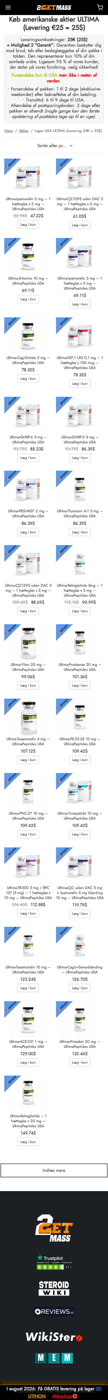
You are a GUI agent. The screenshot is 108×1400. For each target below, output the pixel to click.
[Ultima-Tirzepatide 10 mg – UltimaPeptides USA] (80, 792)
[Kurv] (100, 8)
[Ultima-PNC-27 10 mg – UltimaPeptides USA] (28, 792)
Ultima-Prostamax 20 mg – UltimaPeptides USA (80, 667)
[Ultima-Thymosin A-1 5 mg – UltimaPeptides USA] (80, 489)
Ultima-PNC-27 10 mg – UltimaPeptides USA (28, 816)
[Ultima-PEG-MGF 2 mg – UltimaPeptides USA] (28, 489)
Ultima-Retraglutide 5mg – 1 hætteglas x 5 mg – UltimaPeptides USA (79, 590)
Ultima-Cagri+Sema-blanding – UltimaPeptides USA (79, 969)
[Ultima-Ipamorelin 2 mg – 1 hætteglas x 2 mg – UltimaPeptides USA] (28, 177)
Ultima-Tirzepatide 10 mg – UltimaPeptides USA (80, 816)
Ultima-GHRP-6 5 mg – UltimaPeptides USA (28, 439)
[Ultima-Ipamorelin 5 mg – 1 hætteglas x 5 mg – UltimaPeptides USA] (80, 257)
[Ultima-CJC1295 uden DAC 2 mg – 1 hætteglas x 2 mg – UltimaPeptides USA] (80, 177)
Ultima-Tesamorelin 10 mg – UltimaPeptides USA (28, 969)
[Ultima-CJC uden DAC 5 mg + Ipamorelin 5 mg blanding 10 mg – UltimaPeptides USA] (80, 866)
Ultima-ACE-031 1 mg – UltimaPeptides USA (28, 1044)
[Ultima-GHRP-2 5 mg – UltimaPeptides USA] (80, 415)
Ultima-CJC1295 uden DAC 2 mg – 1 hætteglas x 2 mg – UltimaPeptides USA (80, 204)
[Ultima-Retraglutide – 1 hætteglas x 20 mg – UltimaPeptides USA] (28, 1094)
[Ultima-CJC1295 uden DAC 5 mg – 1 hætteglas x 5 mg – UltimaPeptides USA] (28, 564)
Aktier (24, 131)
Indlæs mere (54, 1170)
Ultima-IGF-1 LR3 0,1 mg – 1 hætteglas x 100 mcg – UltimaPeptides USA (80, 362)
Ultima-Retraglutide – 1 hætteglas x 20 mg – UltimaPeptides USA (28, 1121)
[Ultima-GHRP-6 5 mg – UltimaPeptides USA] (28, 415)
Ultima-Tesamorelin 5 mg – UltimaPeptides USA (28, 741)
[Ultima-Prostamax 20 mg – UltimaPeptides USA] (80, 643)
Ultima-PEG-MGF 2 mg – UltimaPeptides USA (28, 513)
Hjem (8, 131)
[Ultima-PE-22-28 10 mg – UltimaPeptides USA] (80, 717)
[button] (28, 224)
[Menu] (8, 7)
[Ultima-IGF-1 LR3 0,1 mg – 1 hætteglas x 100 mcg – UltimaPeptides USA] (80, 336)
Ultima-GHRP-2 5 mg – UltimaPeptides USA (79, 439)
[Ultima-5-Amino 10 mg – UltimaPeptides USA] (28, 257)
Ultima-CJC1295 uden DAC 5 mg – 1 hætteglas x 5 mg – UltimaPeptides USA (28, 590)
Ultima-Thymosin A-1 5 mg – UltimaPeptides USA (80, 513)
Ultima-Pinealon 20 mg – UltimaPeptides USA (80, 1044)
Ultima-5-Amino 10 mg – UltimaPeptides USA (28, 281)
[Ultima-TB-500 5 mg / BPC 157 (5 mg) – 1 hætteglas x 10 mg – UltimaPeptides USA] (28, 866)
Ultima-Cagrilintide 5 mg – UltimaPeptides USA (28, 360)
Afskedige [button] (62, 1396)
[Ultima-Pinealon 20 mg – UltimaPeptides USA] (80, 1020)
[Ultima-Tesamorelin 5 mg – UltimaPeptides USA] (28, 717)
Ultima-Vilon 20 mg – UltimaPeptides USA (28, 667)
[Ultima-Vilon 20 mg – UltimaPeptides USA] (28, 643)
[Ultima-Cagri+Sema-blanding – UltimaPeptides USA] (80, 945)
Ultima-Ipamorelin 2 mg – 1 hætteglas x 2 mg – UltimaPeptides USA (28, 204)
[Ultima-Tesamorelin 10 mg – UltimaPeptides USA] (28, 945)
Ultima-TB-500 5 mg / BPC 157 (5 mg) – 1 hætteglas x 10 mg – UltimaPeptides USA (28, 893)
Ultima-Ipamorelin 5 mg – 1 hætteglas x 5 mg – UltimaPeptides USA (80, 283)
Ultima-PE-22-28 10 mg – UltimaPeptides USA (80, 741)
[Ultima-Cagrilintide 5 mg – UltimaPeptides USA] (28, 336)
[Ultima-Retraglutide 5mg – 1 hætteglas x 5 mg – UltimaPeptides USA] (80, 564)
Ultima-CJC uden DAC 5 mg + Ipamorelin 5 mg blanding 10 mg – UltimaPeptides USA (80, 893)
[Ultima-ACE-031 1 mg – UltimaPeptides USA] (28, 1020)
